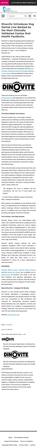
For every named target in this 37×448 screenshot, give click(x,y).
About (10, 437)
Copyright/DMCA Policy (9, 445)
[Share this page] (34, 16)
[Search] (25, 16)
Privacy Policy (23, 445)
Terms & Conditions (26, 441)
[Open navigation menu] (3, 16)
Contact (32, 445)
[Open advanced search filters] (30, 16)
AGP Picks (4, 3)
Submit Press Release (11, 441)
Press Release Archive (21, 437)
